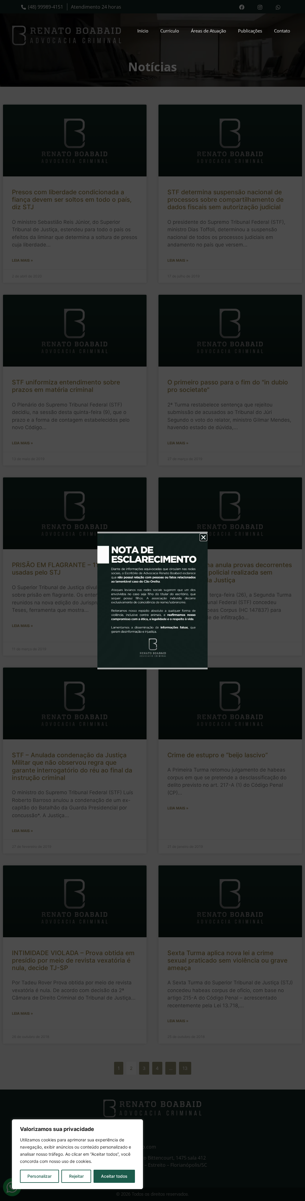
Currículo (169, 31)
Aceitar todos (114, 1176)
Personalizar (39, 1176)
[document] (152, 600)
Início (142, 31)
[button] (203, 537)
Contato (282, 31)
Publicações (250, 31)
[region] (77, 1154)
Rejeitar (76, 1176)
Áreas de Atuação (208, 31)
